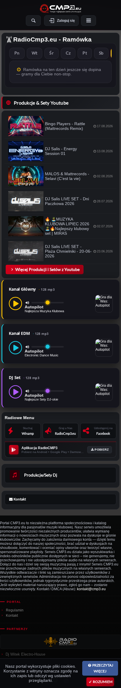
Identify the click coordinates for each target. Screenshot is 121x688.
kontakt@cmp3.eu (91, 589)
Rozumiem (102, 681)
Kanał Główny (32, 289)
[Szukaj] (33, 20)
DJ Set (24, 377)
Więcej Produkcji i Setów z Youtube (47, 269)
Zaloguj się (66, 21)
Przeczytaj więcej (102, 668)
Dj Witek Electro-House (25, 654)
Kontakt (12, 615)
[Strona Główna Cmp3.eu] (60, 8)
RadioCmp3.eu (35, 39)
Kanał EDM (29, 333)
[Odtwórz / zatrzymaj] (15, 303)
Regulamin (14, 610)
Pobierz (102, 449)
